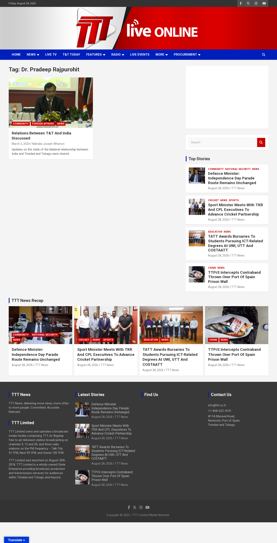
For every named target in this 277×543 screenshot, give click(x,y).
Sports (234, 200)
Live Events (139, 54)
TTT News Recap (27, 300)
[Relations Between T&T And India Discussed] (51, 102)
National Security (238, 169)
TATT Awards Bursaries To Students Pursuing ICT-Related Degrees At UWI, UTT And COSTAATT (235, 243)
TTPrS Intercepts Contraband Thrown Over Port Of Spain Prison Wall (234, 277)
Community (21, 123)
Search (261, 142)
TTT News (238, 188)
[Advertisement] (227, 97)
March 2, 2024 (21, 143)
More (160, 54)
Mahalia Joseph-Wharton (48, 143)
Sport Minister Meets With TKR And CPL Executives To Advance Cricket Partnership (235, 210)
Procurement (185, 54)
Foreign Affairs (43, 123)
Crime (212, 267)
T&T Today (71, 54)
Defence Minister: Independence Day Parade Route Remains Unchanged (232, 178)
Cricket (213, 200)
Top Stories (199, 158)
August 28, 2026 (218, 188)
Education (215, 231)
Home (16, 54)
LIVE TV (51, 54)
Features (94, 54)
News (31, 54)
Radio (116, 54)
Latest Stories (91, 394)
